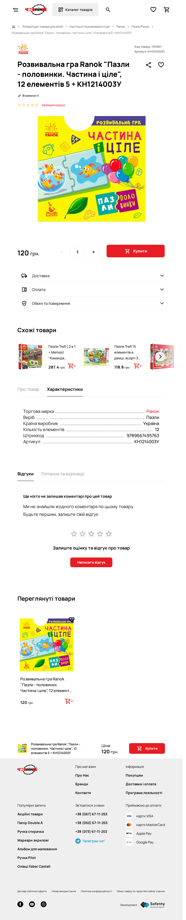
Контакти (83, 793)
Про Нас (82, 775)
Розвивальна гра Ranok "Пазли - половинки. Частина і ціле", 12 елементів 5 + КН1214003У (46, 687)
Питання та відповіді (62, 474)
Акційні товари (30, 814)
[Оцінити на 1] (74, 533)
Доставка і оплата (141, 784)
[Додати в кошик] (72, 366)
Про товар (28, 389)
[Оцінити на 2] (82, 533)
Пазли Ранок (140, 26)
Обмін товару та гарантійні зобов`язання (141, 891)
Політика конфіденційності (96, 891)
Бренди (81, 784)
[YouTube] (32, 904)
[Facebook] (20, 904)
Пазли (120, 26)
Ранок (153, 411)
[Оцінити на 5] (109, 533)
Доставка (41, 275)
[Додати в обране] (161, 65)
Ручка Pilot (26, 858)
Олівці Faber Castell (33, 866)
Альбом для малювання (37, 849)
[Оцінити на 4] (100, 533)
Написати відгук (91, 562)
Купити (140, 251)
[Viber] (43, 904)
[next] (160, 357)
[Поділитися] (148, 65)
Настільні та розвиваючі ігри (90, 26)
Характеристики (65, 389)
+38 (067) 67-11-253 (91, 814)
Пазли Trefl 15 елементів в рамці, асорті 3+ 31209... (127, 355)
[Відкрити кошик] (167, 10)
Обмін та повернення (51, 303)
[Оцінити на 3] (91, 533)
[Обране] (153, 10)
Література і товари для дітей (42, 26)
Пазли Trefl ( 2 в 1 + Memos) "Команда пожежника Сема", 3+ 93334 (62, 358)
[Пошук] (108, 10)
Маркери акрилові (33, 840)
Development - (129, 905)
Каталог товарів (79, 9)
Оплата (39, 289)
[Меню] (15, 10)
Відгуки (25, 474)
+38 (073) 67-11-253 (91, 832)
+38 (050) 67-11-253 (91, 823)
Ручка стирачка (30, 832)
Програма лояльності (144, 793)
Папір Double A (30, 823)
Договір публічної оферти (32, 891)
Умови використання (64, 891)
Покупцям (134, 775)
